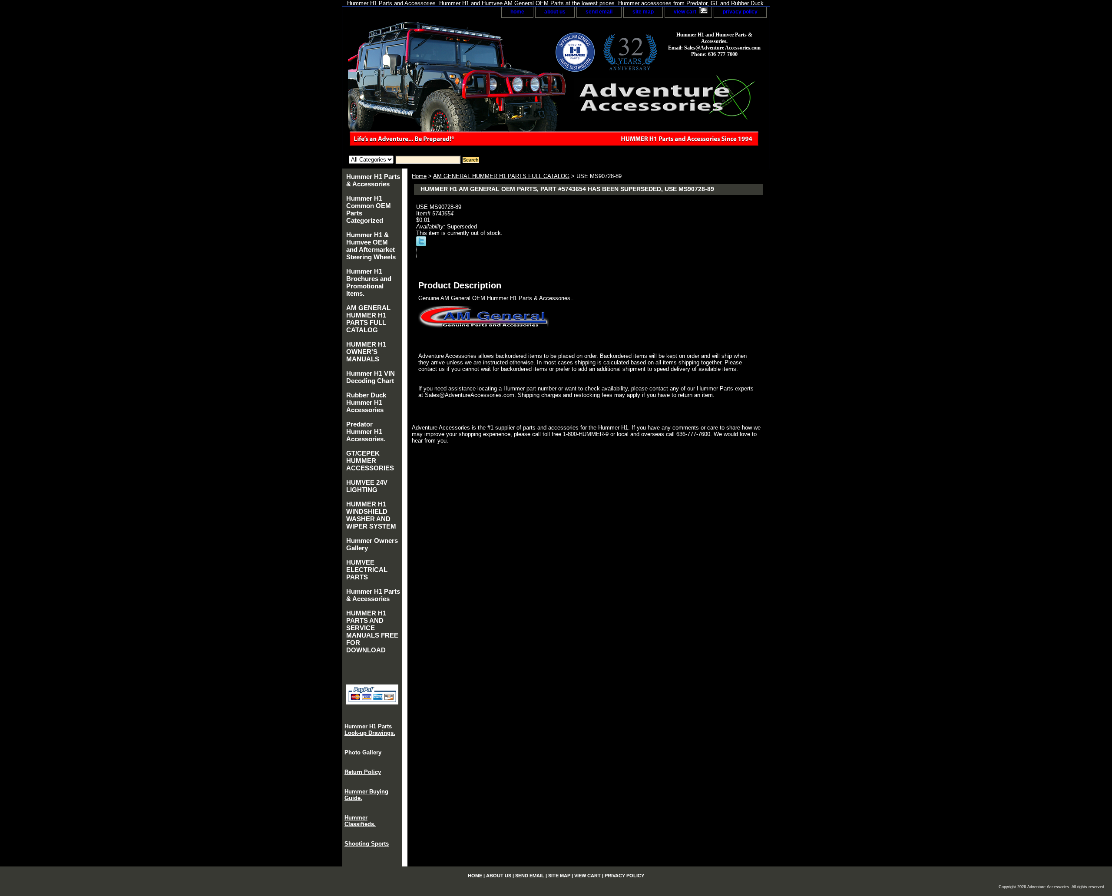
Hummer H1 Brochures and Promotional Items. (368, 282)
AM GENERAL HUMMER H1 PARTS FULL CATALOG (501, 176)
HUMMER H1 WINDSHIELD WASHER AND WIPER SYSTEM (371, 515)
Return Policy (362, 772)
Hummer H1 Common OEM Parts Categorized (368, 209)
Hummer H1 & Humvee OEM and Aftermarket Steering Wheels (371, 246)
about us (555, 12)
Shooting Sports (366, 843)
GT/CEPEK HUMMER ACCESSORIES (370, 461)
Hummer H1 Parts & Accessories (373, 180)
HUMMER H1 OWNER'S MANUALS (366, 352)
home (517, 12)
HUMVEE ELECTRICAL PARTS (366, 570)
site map (643, 12)
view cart (685, 12)
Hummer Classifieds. (360, 820)
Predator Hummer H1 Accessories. (365, 431)
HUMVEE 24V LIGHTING (366, 486)
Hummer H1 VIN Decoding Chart (370, 377)
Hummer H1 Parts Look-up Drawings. (369, 729)
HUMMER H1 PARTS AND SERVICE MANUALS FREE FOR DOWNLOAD (372, 631)
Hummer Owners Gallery (372, 544)
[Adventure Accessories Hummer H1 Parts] (450, 86)
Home (419, 176)
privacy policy (740, 12)
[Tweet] (421, 244)
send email (599, 12)
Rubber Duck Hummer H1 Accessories (366, 402)
